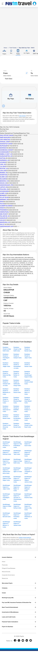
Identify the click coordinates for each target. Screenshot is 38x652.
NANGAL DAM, (7, 259)
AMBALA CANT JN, (28, 261)
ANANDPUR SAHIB (6, 144)
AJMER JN (3, 193)
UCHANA (3, 162)
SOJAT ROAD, (26, 270)
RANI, (12, 271)
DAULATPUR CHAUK (6, 135)
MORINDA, (32, 259)
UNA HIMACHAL (5, 139)
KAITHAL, (16, 263)
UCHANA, (30, 263)
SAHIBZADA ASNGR (6, 150)
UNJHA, (11, 275)
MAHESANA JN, (18, 275)
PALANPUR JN (4, 216)
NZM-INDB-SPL (8, 332)
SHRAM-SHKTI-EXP (19, 331)
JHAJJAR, (23, 264)
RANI (1, 201)
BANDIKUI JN (4, 181)
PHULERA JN (4, 189)
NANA (2, 208)
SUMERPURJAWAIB (6, 206)
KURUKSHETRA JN (6, 156)
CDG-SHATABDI (19, 329)
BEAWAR (2, 195)
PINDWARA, (6, 273)
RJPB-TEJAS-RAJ (9, 331)
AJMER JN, (14, 270)
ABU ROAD (3, 214)
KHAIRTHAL (4, 175)
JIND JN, (5, 264)
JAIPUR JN (3, 187)
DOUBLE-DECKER (10, 329)
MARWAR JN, (6, 271)
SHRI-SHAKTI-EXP (20, 326)
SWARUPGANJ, (13, 273)
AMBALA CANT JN (6, 154)
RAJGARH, (19, 266)
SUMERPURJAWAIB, (23, 271)
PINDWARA (3, 210)
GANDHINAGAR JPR (6, 185)
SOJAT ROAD (4, 197)
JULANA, (10, 264)
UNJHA (2, 220)
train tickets (22, 115)
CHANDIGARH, (18, 261)
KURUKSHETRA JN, (8, 263)
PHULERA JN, (27, 268)
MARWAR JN (4, 199)
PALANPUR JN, (29, 273)
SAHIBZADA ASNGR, (8, 261)
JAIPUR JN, (20, 268)
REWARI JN (3, 172)
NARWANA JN (4, 160)
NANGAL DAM (4, 141)
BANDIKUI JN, (26, 266)
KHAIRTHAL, (6, 266)
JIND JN (2, 164)
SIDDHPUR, (6, 275)
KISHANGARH (4, 191)
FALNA (2, 203)
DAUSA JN (3, 183)
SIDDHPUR (3, 218)
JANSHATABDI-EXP (13, 328)
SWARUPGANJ (4, 212)
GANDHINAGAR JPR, (11, 268)
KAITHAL (3, 158)
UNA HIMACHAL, (29, 257)
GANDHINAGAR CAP (6, 226)
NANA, (31, 271)
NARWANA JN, (23, 263)
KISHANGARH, (7, 270)
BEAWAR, (20, 270)
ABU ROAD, (21, 273)
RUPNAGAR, (25, 259)
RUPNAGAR (3, 146)
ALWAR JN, (13, 266)
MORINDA (3, 148)
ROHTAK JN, (16, 264)
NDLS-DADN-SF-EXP (9, 326)
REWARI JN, (29, 264)
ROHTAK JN (4, 168)
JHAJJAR (3, 170)
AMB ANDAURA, (19, 257)
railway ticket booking (25, 537)
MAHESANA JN (5, 222)
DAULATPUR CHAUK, (9, 257)
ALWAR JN (3, 177)
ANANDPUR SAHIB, (16, 259)
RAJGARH (3, 179)
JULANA (2, 166)
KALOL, (25, 275)
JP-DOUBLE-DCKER (18, 332)
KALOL (2, 224)
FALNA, (16, 271)
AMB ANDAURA (5, 137)
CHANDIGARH (4, 152)
